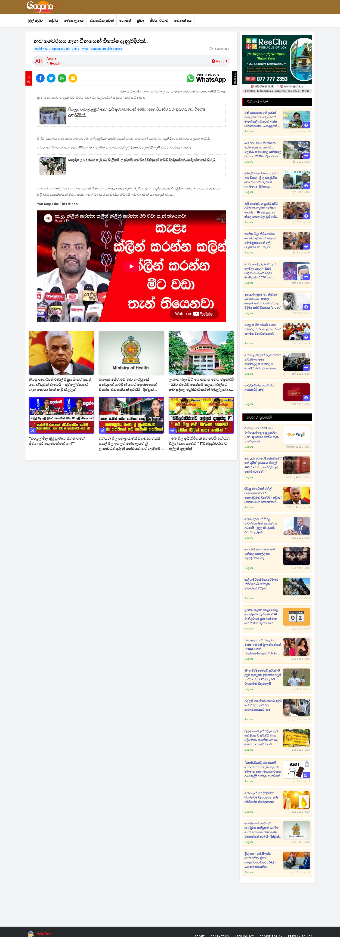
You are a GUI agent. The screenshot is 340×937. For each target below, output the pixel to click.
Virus (85, 49)
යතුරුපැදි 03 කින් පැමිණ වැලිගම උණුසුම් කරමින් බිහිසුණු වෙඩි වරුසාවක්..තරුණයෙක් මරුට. (142, 159)
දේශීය (53, 20)
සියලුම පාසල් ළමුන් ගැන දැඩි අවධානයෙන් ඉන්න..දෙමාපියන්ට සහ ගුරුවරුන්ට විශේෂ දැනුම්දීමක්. (136, 112)
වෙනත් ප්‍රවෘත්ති (259, 417)
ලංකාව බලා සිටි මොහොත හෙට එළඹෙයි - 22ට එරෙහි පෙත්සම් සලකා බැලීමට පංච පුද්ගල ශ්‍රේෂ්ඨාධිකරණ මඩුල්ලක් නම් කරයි (201, 384)
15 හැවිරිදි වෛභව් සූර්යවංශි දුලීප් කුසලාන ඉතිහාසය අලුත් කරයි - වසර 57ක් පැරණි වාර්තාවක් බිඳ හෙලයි (262, 677)
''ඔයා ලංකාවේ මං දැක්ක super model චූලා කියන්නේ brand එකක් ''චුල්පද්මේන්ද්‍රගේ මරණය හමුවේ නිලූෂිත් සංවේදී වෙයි (262, 647)
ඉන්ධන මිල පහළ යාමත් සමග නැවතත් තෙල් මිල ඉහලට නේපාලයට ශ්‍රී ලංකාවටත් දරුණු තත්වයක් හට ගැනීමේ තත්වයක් (130, 443)
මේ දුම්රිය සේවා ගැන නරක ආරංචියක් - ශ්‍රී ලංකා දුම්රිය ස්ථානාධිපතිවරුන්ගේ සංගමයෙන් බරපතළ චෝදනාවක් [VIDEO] (261, 180)
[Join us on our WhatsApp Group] (206, 78)
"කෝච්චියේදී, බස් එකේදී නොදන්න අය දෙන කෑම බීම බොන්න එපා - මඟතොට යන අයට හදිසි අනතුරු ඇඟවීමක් (262, 769)
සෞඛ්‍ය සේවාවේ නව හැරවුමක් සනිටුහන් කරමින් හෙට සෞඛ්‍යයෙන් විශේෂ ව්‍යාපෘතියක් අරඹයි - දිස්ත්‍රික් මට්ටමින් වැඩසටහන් (128, 384)
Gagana (248, 131)
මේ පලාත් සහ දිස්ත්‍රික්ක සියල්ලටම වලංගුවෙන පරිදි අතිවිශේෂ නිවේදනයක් (261, 797)
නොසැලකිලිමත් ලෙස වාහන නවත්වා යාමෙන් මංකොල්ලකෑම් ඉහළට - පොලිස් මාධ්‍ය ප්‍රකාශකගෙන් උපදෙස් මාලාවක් (262, 362)
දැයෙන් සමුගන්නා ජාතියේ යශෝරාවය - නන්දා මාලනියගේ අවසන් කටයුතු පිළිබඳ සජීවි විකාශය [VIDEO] (262, 301)
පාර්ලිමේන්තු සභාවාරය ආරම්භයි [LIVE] (259, 388)
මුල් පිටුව (35, 20)
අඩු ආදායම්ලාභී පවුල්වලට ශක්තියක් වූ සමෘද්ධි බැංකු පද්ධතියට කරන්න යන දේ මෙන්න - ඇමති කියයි (261, 737)
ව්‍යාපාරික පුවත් (102, 20)
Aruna (51, 58)
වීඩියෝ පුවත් (257, 102)
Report (221, 61)
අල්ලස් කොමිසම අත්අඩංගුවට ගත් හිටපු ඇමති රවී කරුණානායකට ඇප (263, 705)
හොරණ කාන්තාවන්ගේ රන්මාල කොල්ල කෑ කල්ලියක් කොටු (259, 554)
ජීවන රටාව (159, 20)
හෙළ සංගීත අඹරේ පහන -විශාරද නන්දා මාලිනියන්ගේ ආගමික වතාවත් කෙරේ (262, 329)
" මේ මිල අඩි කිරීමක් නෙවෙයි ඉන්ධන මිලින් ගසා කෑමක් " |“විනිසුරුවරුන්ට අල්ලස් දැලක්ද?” (199, 443)
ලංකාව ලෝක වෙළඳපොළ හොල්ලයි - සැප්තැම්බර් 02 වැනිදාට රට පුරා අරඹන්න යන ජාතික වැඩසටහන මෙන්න (261, 617)
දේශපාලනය (74, 20)
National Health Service (106, 49)
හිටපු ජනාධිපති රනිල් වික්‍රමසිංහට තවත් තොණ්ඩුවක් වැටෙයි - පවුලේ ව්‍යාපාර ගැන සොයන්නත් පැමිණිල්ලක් (60, 384)
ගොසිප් (125, 20)
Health (55, 63)
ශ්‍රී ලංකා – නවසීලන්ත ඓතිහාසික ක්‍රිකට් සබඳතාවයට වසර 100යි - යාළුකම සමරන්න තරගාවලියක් (260, 860)
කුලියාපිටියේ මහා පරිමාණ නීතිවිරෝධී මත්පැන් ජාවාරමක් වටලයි (261, 584)
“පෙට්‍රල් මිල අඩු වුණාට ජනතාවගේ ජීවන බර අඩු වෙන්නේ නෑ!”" (57, 441)
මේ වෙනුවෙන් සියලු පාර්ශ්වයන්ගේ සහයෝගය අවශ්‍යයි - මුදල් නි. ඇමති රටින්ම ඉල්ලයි (260, 525)
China (75, 49)
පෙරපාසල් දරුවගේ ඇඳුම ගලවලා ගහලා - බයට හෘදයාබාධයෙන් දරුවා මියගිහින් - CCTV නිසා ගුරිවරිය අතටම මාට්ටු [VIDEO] (260, 271)
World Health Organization (51, 49)
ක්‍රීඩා (140, 20)
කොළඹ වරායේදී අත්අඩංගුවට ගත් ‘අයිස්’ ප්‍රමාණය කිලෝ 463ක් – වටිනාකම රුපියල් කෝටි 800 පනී (263, 465)
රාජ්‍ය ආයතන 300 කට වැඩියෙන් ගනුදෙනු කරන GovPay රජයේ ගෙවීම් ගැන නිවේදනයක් (261, 434)
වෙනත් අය (183, 20)
